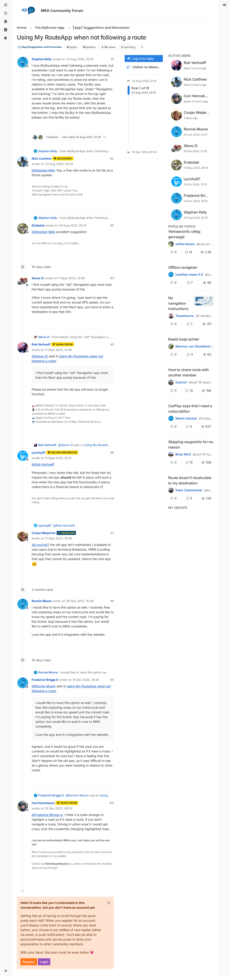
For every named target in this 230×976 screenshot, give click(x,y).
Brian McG (183, 454)
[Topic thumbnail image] (203, 303)
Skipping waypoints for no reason (190, 444)
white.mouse (185, 244)
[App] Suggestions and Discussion (41, 47)
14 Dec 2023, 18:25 (86, 679)
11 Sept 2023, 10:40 (71, 278)
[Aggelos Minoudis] (171, 490)
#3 (112, 225)
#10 (111, 803)
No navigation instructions (178, 303)
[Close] (109, 903)
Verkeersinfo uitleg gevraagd (184, 234)
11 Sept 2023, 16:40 (58, 538)
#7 (112, 533)
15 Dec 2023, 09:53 (58, 808)
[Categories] (5, 5)
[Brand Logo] (28, 10)
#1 (112, 59)
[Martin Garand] (171, 418)
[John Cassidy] (171, 382)
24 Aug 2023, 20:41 (72, 225)
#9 (112, 679)
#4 (112, 278)
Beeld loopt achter (183, 339)
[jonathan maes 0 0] (171, 274)
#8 (112, 601)
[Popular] (5, 21)
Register (28, 962)
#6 (112, 452)
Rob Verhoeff (41, 344)
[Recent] (5, 13)
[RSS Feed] (142, 46)
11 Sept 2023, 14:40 (58, 350)
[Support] (5, 30)
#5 (112, 344)
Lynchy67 (39, 452)
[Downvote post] (110, 128)
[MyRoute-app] (5, 38)
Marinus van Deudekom (193, 346)
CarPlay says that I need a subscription (190, 408)
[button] (5, 970)
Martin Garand (186, 418)
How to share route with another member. (188, 372)
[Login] (224, 5)
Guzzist (181, 382)
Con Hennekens (43, 803)
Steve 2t (38, 278)
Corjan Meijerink (44, 533)
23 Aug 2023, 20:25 (59, 164)
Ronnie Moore (42, 601)
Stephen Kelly (42, 59)
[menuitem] (224, 5)
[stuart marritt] (171, 454)
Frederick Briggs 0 (45, 679)
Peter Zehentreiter (188, 490)
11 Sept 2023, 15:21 (58, 458)
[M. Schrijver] (171, 244)
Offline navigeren (182, 267)
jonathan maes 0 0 (189, 274)
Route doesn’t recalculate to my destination (189, 480)
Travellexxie (184, 315)
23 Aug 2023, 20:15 (79, 59)
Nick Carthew (41, 158)
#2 (112, 158)
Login (44, 962)
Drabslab (38, 225)
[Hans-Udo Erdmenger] (171, 316)
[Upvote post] (94, 128)
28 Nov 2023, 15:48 (79, 601)
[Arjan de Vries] (171, 346)
